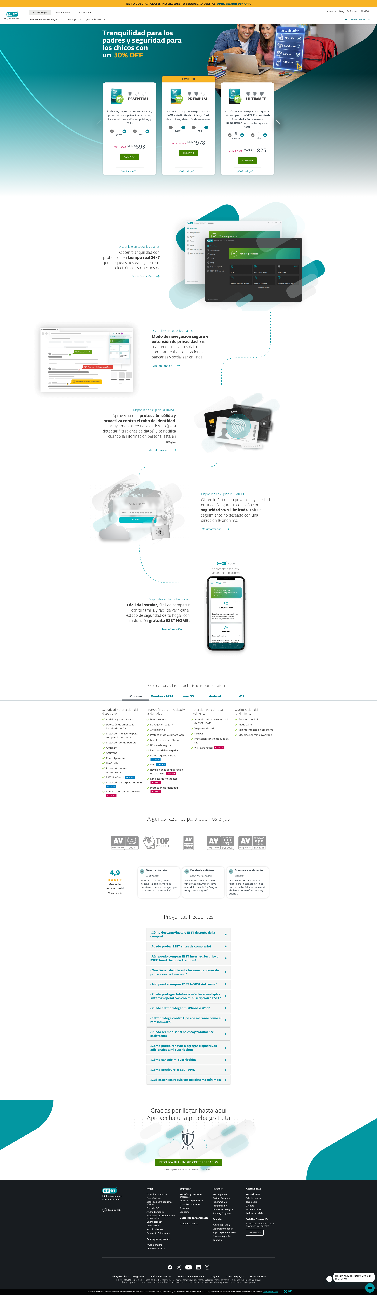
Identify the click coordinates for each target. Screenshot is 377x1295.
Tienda (353, 11)
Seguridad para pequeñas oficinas (159, 1203)
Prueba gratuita (154, 1244)
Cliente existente (357, 19)
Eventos (250, 1205)
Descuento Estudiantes (158, 1233)
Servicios (184, 1207)
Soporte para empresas (224, 1232)
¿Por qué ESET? (93, 19)
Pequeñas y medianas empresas (191, 1195)
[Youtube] (188, 1268)
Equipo (118, 134)
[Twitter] (179, 1268)
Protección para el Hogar (44, 19)
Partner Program (221, 1198)
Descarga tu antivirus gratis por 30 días (188, 1162)
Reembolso (255, 1232)
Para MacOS (153, 1207)
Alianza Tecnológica (223, 1209)
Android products (155, 1211)
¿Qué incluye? (127, 171)
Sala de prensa (253, 1198)
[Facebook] (170, 1268)
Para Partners (86, 12)
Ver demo (185, 1211)
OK (290, 1291)
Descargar (72, 19)
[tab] (135, 697)
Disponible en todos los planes (139, 246)
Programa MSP (220, 1201)
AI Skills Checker (155, 1229)
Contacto (217, 1239)
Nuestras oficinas (111, 1199)
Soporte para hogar (223, 1228)
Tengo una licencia (156, 1248)
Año (141, 134)
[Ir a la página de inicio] (109, 1190)
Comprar (188, 152)
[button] (112, 131)
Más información (142, 276)
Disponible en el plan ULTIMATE (154, 410)
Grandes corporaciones (191, 1200)
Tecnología (251, 1201)
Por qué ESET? (253, 1194)
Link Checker (153, 1225)
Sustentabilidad (254, 1209)
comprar (129, 156)
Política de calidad (255, 1213)
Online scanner (154, 1221)
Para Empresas (63, 12)
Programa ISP (220, 1205)
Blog (341, 11)
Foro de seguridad (222, 1236)
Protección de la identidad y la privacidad (161, 1216)
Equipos (236, 138)
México (367, 11)
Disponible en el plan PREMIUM (222, 494)
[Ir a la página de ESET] (12, 15)
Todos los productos (157, 1194)
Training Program (222, 1213)
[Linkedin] (198, 1268)
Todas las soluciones (190, 1204)
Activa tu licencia (221, 1224)
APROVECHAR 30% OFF (233, 4)
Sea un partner (220, 1194)
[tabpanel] (188, 754)
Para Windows (154, 1198)
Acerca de (331, 11)
